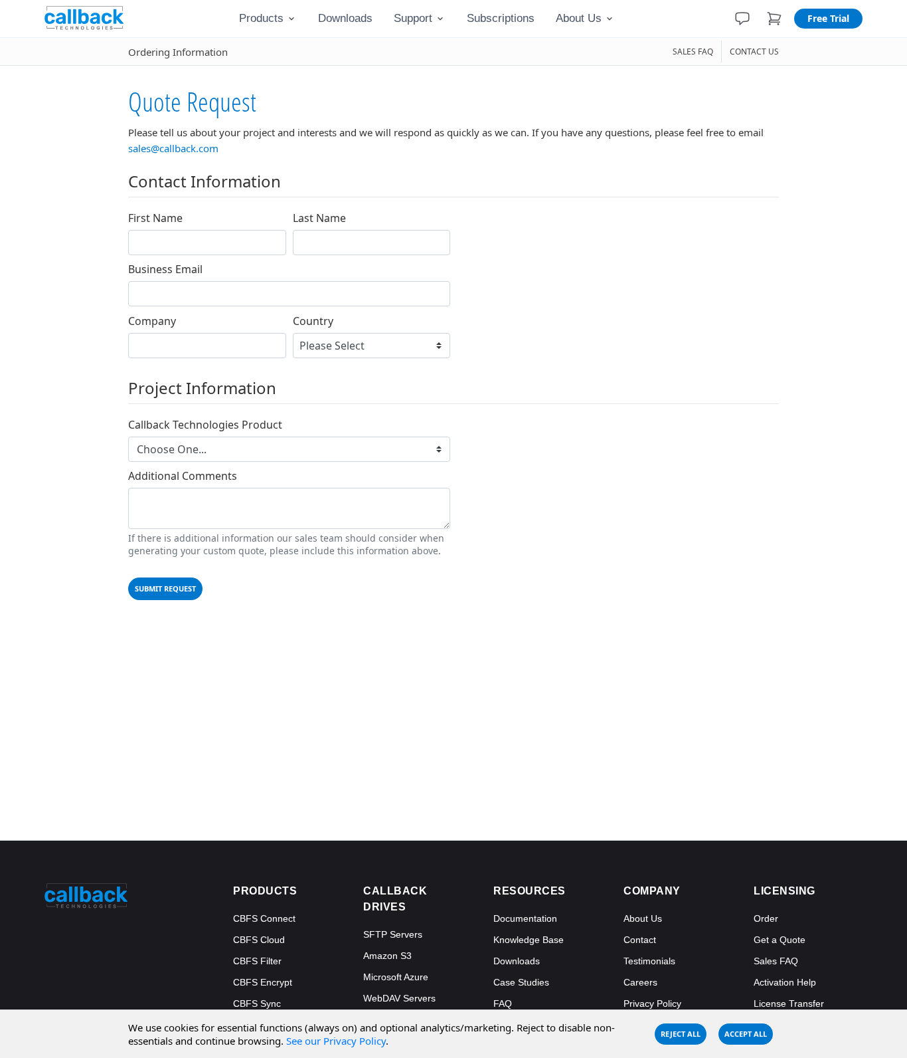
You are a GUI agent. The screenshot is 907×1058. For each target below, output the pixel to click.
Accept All (745, 1034)
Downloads (345, 18)
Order (766, 918)
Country (313, 321)
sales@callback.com (173, 148)
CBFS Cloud (259, 939)
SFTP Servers (392, 934)
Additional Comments (182, 476)
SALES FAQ (693, 51)
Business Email (165, 269)
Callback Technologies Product (205, 425)
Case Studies (521, 982)
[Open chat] (742, 19)
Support (413, 18)
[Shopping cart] (774, 19)
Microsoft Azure (395, 977)
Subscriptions (501, 18)
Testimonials (649, 961)
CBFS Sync (257, 1003)
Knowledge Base (528, 939)
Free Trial (828, 18)
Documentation (525, 918)
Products (261, 18)
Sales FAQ (776, 961)
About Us (579, 18)
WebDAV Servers (399, 998)
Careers (640, 982)
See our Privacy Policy (336, 1040)
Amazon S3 (387, 955)
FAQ (502, 1003)
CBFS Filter (257, 961)
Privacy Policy (652, 1003)
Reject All (681, 1034)
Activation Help (785, 982)
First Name (155, 218)
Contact (639, 939)
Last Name (319, 218)
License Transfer (789, 1003)
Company (152, 321)
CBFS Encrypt (262, 982)
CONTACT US (754, 51)
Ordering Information (178, 51)
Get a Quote (779, 939)
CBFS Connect (264, 918)
